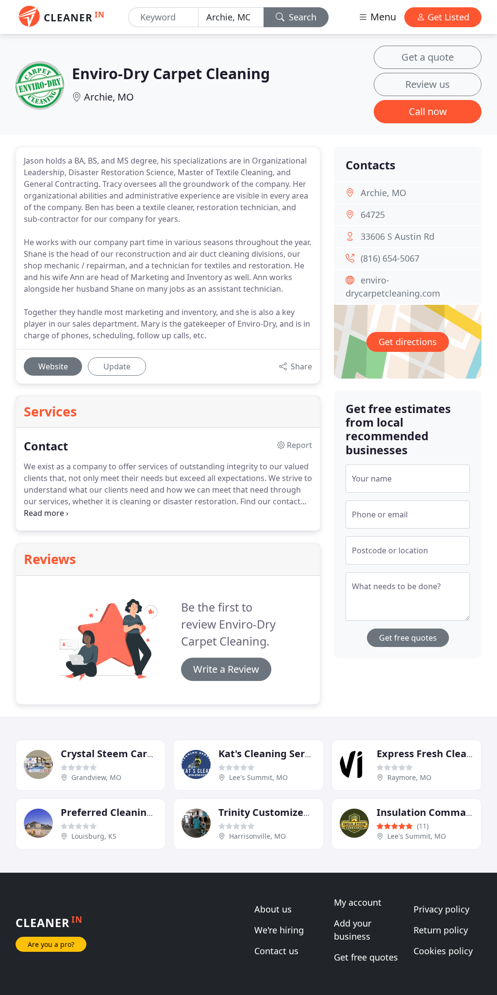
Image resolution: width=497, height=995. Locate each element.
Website (53, 366)
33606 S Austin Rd (397, 236)
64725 (373, 214)
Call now (428, 111)
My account (357, 902)
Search (301, 17)
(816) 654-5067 (390, 258)
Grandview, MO (96, 777)
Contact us (276, 951)
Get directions (408, 342)
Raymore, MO (409, 777)
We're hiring (279, 930)
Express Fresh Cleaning (432, 753)
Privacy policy (441, 909)
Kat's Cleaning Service (271, 753)
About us (273, 909)
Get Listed (447, 17)
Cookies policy (443, 951)
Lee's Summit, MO (258, 777)
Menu (382, 16)
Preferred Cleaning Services (128, 812)
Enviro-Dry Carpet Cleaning (171, 73)
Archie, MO (109, 96)
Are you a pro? (51, 944)
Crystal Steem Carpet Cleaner (132, 753)
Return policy (441, 930)
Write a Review (226, 669)
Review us (427, 84)
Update (117, 366)
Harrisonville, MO (257, 836)
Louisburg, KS (93, 836)
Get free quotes (408, 637)
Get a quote (427, 57)
